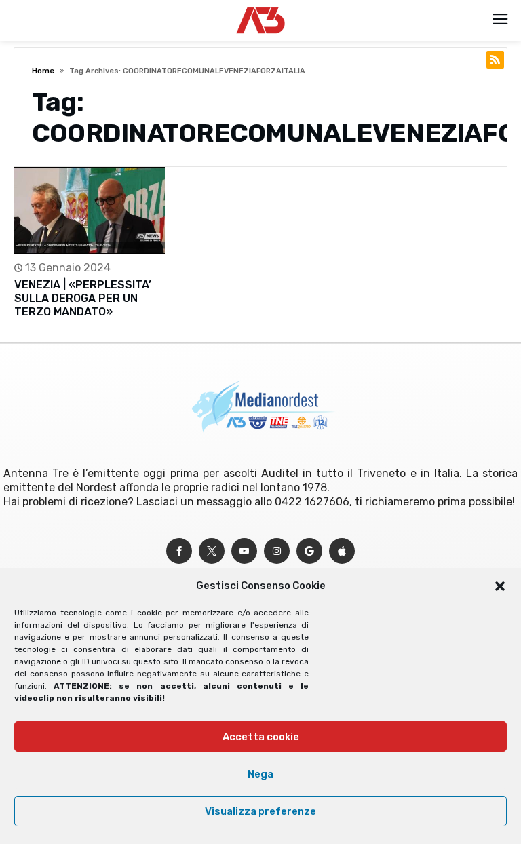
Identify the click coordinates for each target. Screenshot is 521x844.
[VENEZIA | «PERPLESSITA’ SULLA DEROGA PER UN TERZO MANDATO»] (89, 210)
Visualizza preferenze (260, 811)
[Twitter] (212, 551)
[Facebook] (179, 551)
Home (43, 70)
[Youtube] (244, 551)
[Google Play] (309, 551)
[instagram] (277, 551)
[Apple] (342, 551)
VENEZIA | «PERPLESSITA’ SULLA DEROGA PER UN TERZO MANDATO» (82, 298)
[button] (500, 586)
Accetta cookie (261, 737)
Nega (260, 774)
